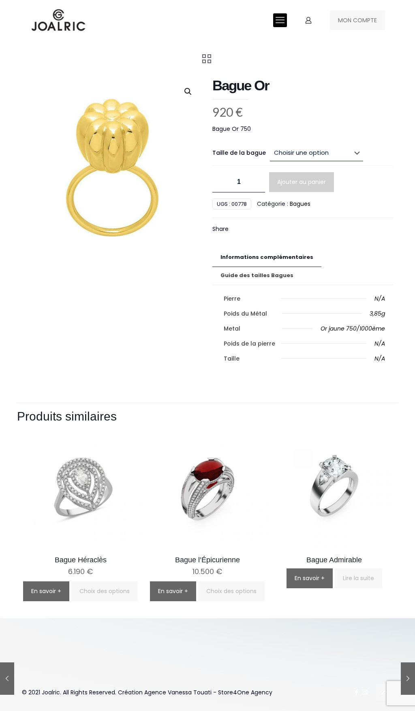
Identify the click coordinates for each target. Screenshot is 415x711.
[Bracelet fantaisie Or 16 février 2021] (408, 678)
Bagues (300, 204)
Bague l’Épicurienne (207, 560)
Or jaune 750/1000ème (353, 329)
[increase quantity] (256, 182)
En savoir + (46, 591)
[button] (188, 91)
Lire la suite (358, 578)
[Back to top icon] (384, 692)
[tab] (266, 257)
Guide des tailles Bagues (256, 275)
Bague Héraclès (81, 560)
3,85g (377, 314)
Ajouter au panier (301, 182)
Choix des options (104, 591)
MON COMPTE (357, 20)
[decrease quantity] (221, 182)
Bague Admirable (334, 560)
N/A (379, 299)
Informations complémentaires (266, 257)
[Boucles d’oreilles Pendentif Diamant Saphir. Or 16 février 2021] (7, 678)
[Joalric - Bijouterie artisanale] (58, 20)
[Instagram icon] (365, 692)
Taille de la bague (239, 153)
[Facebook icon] (356, 692)
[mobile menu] (280, 20)
